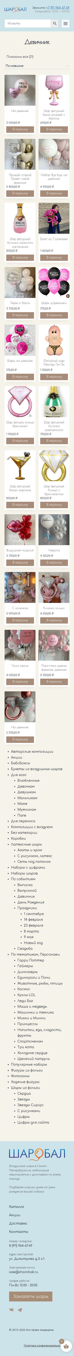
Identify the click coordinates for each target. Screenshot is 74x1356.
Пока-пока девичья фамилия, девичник (54, 667)
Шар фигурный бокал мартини (20, 488)
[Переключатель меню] (65, 23)
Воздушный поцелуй (20, 550)
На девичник (20, 111)
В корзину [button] (20, 129)
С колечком (20, 608)
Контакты (18, 1232)
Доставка (18, 1223)
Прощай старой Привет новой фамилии (20, 178)
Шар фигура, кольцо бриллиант (20, 424)
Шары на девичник (20, 361)
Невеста (54, 550)
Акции (14, 1215)
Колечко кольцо (54, 608)
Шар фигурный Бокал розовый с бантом (54, 114)
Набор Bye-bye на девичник (54, 177)
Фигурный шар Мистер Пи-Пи (54, 362)
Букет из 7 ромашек (54, 239)
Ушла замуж (20, 665)
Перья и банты (20, 303)
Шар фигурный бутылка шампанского (54, 426)
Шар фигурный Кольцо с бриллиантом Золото (54, 492)
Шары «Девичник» (54, 303)
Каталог (16, 1207)
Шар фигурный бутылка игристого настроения (20, 243)
